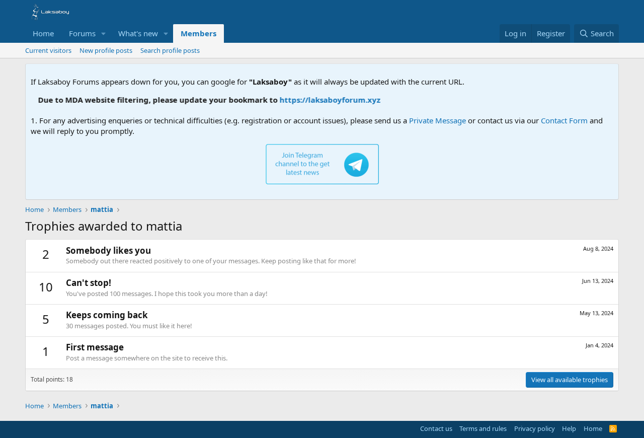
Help (569, 428)
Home (43, 33)
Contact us (436, 428)
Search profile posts (170, 50)
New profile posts (105, 50)
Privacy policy (534, 428)
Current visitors (48, 50)
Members (198, 33)
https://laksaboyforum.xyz (324, 100)
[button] (104, 33)
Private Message (437, 120)
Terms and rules (483, 428)
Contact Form (564, 120)
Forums (82, 33)
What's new (138, 33)
